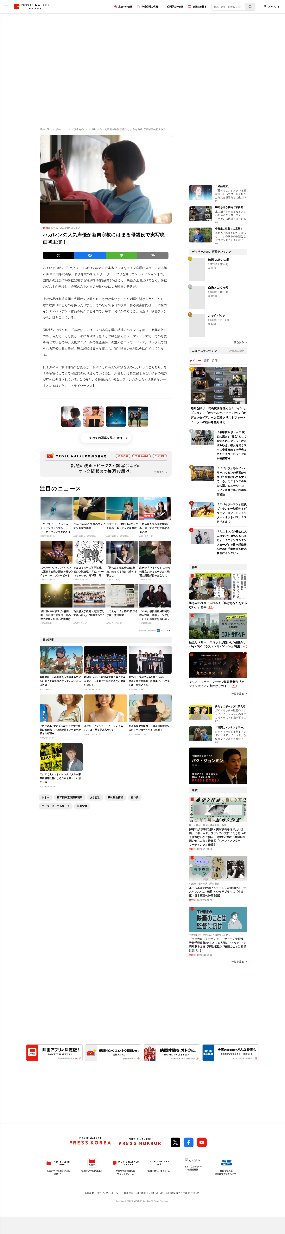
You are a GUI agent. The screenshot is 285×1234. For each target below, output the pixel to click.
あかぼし (95, 797)
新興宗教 (82, 806)
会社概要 (89, 1193)
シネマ (45, 797)
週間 (206, 360)
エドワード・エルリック (55, 806)
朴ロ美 (134, 797)
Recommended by (147, 630)
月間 (215, 360)
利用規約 (128, 1193)
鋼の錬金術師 (115, 797)
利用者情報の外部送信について (182, 1193)
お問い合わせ (156, 1193)
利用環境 (141, 1193)
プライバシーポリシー (109, 1193)
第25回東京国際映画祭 (69, 797)
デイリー (195, 360)
